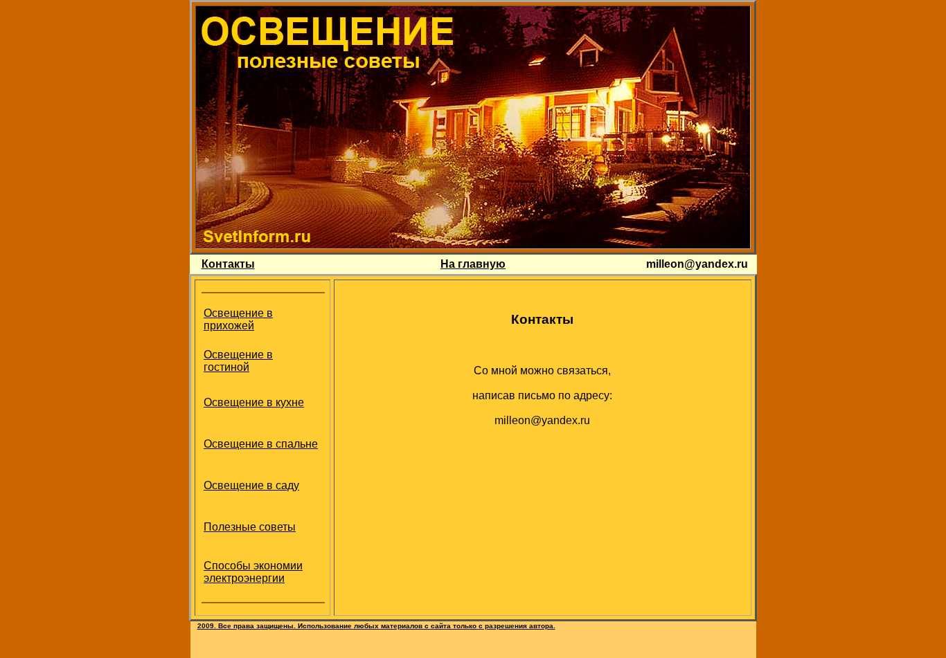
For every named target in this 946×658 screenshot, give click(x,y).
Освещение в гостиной (238, 361)
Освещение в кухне (254, 402)
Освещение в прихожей (238, 319)
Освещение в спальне (261, 444)
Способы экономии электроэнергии (253, 572)
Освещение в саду (251, 485)
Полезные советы (250, 527)
